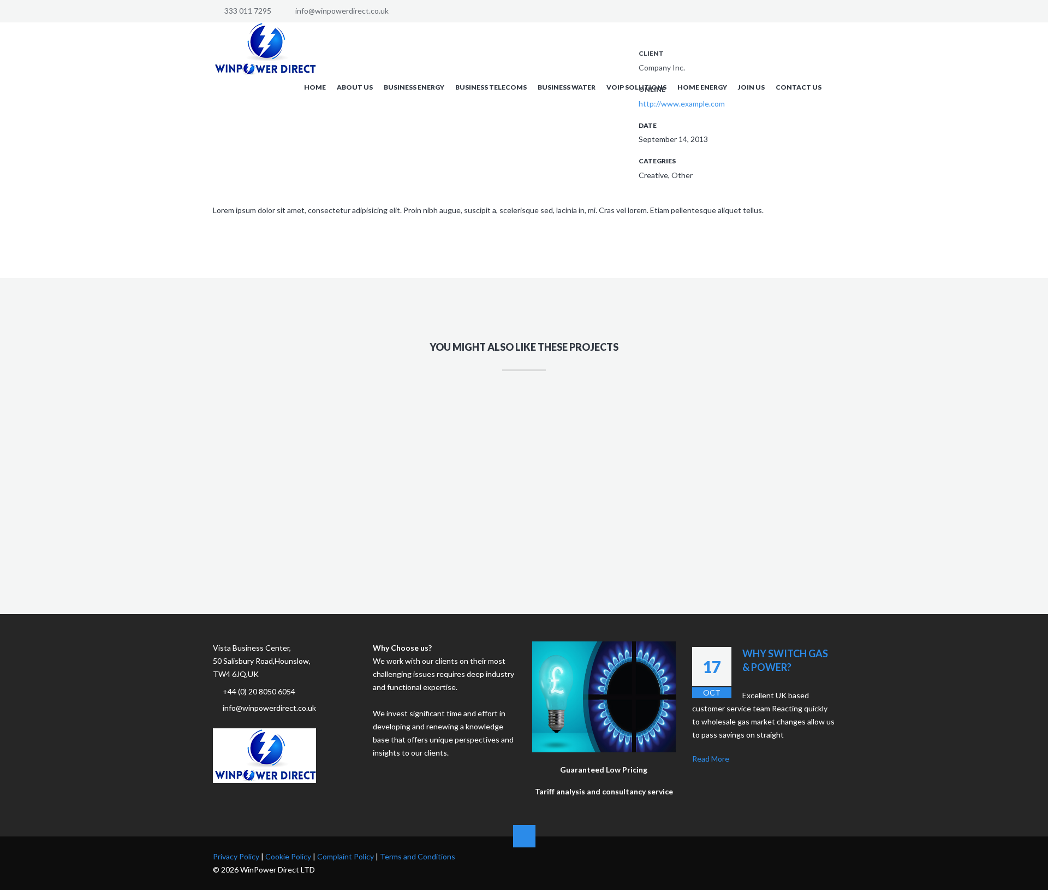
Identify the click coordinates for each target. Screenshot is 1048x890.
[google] (782, 855)
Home (315, 87)
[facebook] (766, 855)
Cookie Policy (288, 856)
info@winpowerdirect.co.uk (342, 10)
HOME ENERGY (702, 87)
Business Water (567, 87)
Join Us (751, 87)
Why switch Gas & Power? (785, 660)
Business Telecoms (491, 87)
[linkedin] (797, 855)
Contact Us (798, 87)
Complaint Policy (345, 856)
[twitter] (812, 855)
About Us (355, 87)
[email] (827, 855)
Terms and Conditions (417, 856)
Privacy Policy (236, 856)
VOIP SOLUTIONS (636, 87)
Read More (710, 758)
